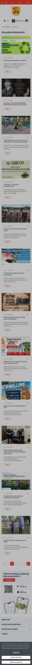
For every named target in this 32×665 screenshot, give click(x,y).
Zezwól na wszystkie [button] (16, 662)
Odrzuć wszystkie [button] (16, 657)
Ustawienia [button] (16, 652)
